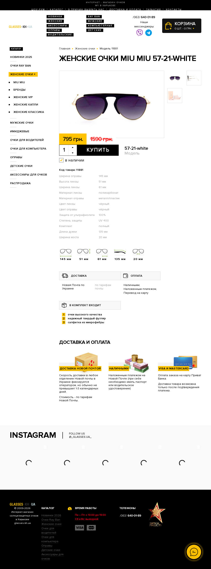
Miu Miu (19, 82)
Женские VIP (23, 97)
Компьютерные (100, 25)
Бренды (19, 89)
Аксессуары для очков (28, 174)
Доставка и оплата (125, 9)
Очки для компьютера (28, 148)
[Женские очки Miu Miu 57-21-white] (111, 104)
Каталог (56, 9)
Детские (95, 30)
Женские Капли (25, 104)
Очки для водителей (27, 140)
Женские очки (21, 74)
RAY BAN (94, 16)
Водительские (60, 34)
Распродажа (20, 183)
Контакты (174, 9)
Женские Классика (28, 112)
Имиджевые (19, 131)
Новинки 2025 (21, 57)
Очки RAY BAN (20, 65)
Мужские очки (21, 122)
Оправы (54, 30)
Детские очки (21, 166)
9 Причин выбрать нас (86, 9)
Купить (98, 150)
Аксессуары (57, 25)
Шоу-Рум (38, 9)
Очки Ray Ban (50, 519)
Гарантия (153, 9)
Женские (55, 21)
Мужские (95, 21)
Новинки (55, 16)
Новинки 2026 (51, 515)
